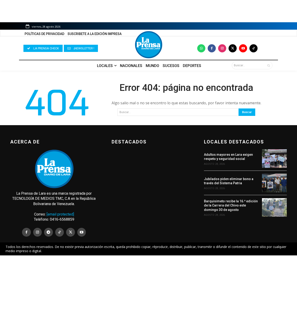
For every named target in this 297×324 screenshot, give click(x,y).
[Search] (268, 65)
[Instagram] (222, 48)
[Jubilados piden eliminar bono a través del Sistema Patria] (274, 183)
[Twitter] (233, 48)
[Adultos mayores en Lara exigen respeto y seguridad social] (274, 158)
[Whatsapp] (201, 48)
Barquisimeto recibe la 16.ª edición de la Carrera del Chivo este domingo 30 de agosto (231, 205)
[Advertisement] (148, 289)
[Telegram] (48, 232)
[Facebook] (212, 48)
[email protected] (60, 214)
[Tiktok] (253, 48)
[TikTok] (59, 232)
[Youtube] (243, 48)
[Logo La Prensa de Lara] (148, 45)
